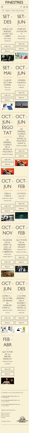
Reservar (7, 51)
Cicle (7, 26)
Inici (3, 10)
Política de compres (5, 416)
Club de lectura (21, 26)
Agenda (8, 10)
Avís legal (3, 417)
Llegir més (7, 46)
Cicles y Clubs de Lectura (18, 10)
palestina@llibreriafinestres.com (10, 404)
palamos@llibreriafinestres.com (10, 400)
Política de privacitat (5, 413)
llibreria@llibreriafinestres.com (10, 396)
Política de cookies (5, 414)
